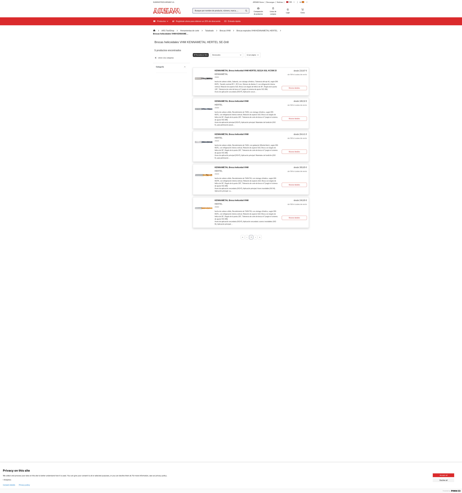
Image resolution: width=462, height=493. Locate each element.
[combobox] (221, 10)
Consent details (9, 485)
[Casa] (154, 31)
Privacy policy (24, 485)
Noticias (280, 2)
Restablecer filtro (202, 55)
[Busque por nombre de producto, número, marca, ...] (246, 10)
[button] (288, 11)
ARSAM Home (258, 2)
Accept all (443, 475)
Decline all (443, 480)
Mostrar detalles (294, 88)
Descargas (270, 2)
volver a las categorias (165, 58)
